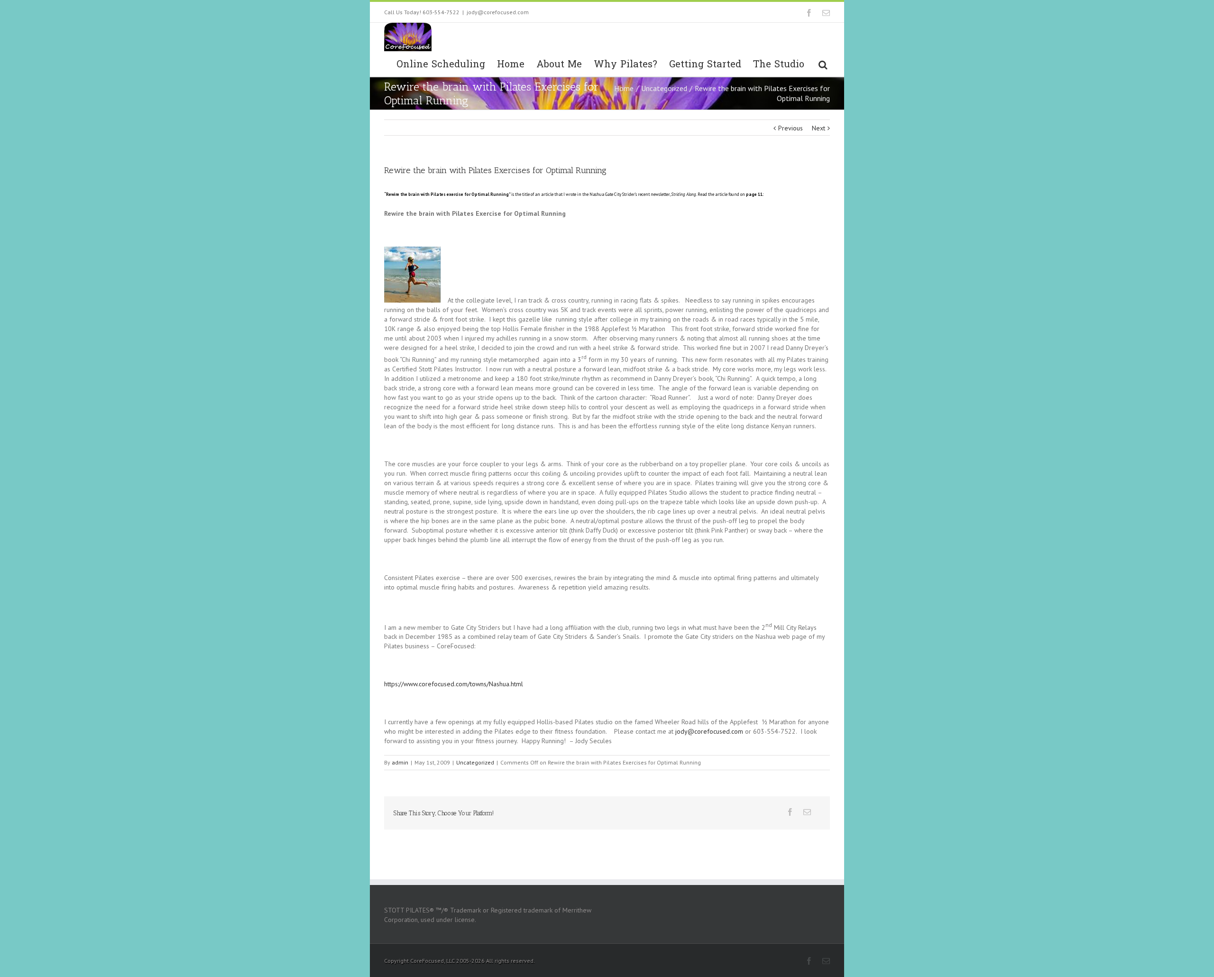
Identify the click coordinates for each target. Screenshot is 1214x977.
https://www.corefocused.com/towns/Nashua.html (453, 684)
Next (818, 128)
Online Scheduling (440, 64)
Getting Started (705, 64)
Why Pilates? (625, 64)
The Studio (778, 64)
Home (510, 64)
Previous (790, 128)
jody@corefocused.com (498, 12)
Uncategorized (664, 88)
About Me (559, 64)
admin (400, 762)
